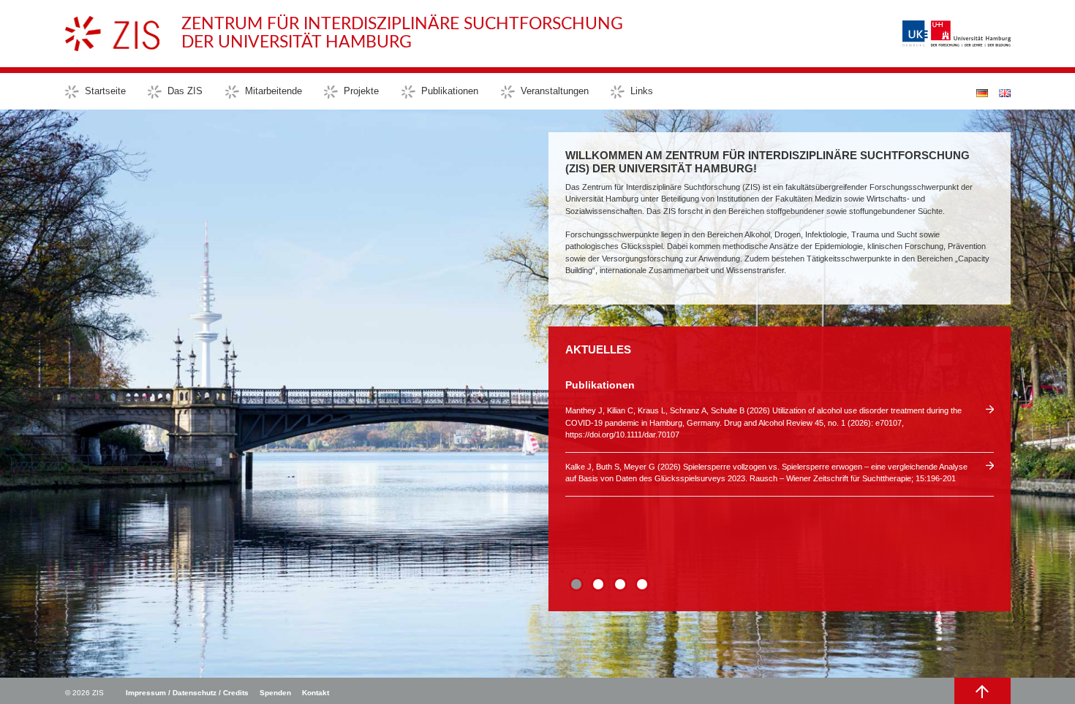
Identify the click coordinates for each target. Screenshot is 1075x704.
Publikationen (449, 90)
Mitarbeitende (273, 90)
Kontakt (315, 693)
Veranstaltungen (555, 90)
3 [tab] (620, 584)
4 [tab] (642, 584)
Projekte (361, 90)
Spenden (275, 693)
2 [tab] (598, 584)
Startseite (105, 90)
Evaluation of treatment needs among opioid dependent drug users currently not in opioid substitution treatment (760, 410)
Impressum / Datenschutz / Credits (187, 693)
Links (641, 90)
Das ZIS (185, 90)
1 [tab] (576, 584)
